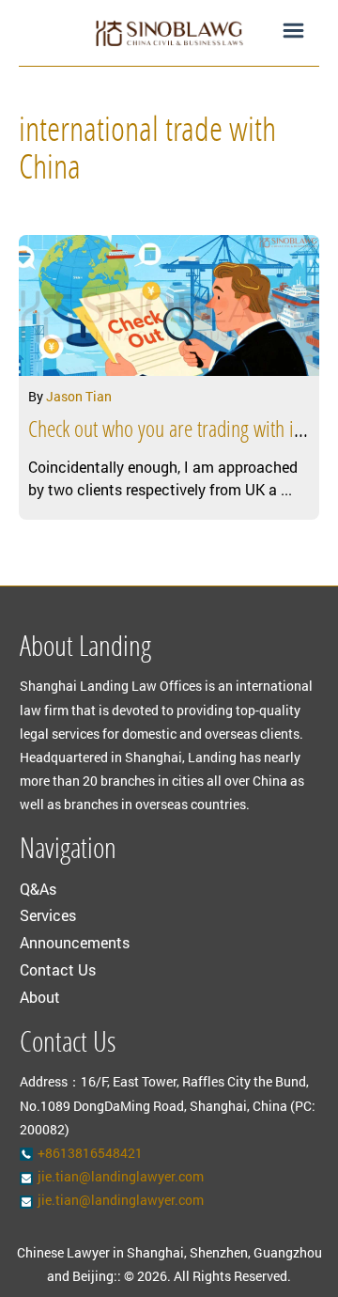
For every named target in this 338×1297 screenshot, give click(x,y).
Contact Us (58, 969)
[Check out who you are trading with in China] (169, 305)
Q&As (38, 889)
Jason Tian (79, 396)
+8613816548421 (90, 1153)
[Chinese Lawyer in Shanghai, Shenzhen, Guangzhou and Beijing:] (169, 33)
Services (48, 915)
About (40, 997)
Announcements (75, 942)
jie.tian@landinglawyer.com (121, 1176)
